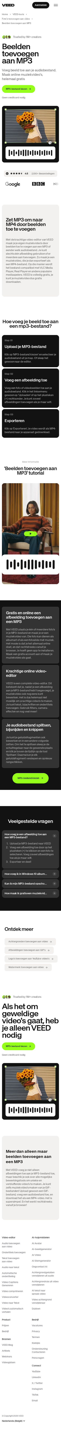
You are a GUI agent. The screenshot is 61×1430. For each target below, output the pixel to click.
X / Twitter (37, 1383)
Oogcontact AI (39, 1266)
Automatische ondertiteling (9, 1275)
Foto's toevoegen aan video (16, 18)
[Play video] (30, 533)
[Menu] (56, 5)
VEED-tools (18, 14)
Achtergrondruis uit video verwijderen (45, 1283)
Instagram (37, 1388)
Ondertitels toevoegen (14, 1252)
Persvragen (38, 1357)
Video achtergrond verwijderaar (42, 1301)
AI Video (36, 1255)
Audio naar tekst (10, 1267)
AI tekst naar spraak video (39, 1292)
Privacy (36, 1331)
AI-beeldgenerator (42, 1249)
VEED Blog (7, 1344)
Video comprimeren (12, 1291)
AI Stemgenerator (41, 1260)
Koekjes (36, 1343)
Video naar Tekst (10, 1302)
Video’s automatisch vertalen (12, 1310)
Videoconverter (10, 1297)
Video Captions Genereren (10, 1284)
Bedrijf (5, 1331)
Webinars (7, 1356)
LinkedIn (36, 1377)
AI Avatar (37, 1243)
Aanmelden (41, 5)
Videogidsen (8, 1362)
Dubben (36, 1308)
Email (35, 1400)
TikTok (35, 1394)
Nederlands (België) (12, 1421)
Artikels (6, 1350)
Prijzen (5, 1325)
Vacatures (37, 1325)
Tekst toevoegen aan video (10, 1260)
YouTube (36, 1371)
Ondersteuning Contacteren (40, 1350)
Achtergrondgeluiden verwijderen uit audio (43, 1274)
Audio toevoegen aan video (11, 1245)
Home (5, 14)
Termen (36, 1337)
